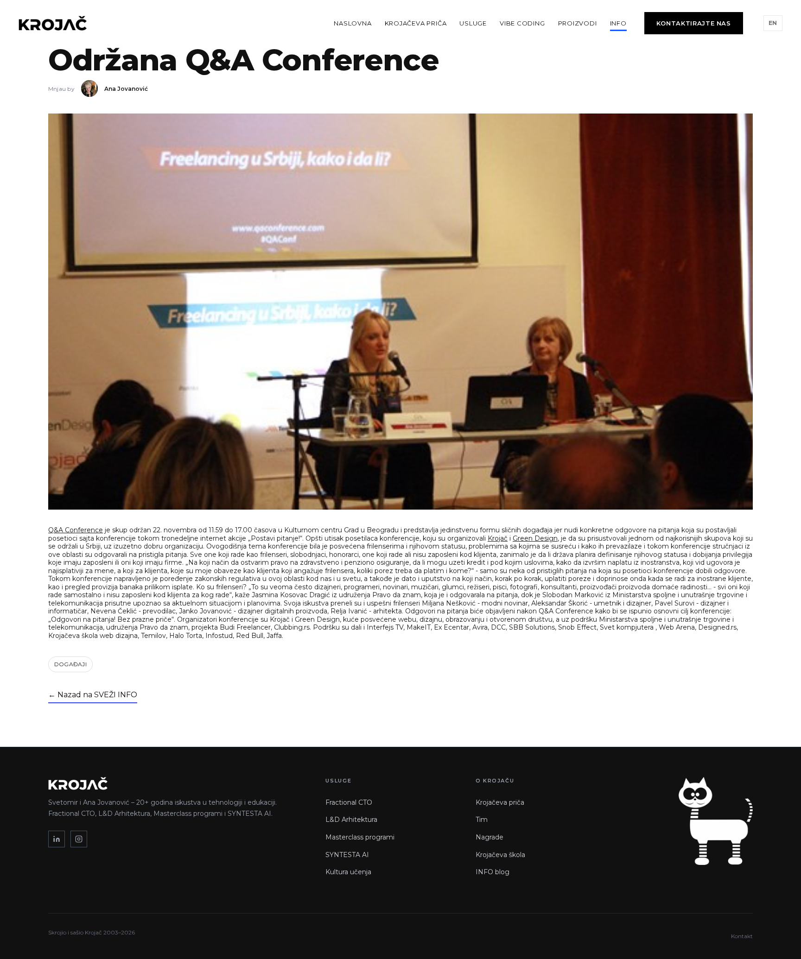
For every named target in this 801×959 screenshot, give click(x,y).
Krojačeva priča (416, 23)
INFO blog (492, 872)
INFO (618, 23)
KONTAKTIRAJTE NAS (693, 23)
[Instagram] (78, 839)
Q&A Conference (75, 530)
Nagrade (489, 837)
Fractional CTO (348, 802)
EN (773, 22)
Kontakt (742, 936)
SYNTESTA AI (347, 855)
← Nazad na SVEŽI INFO (92, 694)
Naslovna (352, 23)
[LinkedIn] (56, 839)
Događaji (70, 664)
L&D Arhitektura (351, 819)
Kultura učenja (348, 872)
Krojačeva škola (500, 855)
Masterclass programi (359, 837)
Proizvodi (577, 23)
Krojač (498, 538)
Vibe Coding (522, 23)
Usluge (473, 23)
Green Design (535, 538)
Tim (482, 819)
